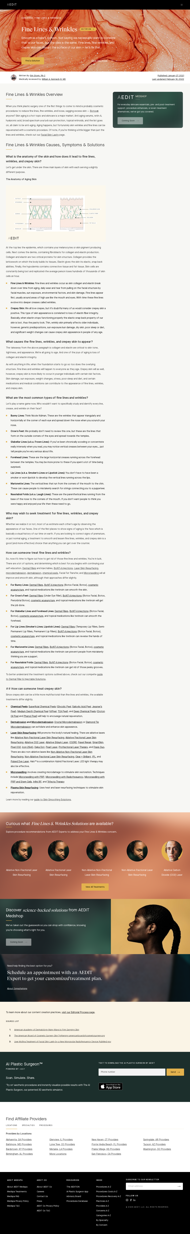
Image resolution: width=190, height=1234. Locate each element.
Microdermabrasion (42, 722)
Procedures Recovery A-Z (108, 1196)
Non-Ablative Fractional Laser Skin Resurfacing (49, 757)
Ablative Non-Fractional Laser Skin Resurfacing (39, 738)
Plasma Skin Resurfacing (24, 788)
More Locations (57, 1154)
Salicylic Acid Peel (81, 707)
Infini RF (37, 782)
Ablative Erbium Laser (57, 742)
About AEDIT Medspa (17, 1187)
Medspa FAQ (13, 1196)
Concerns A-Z (102, 1211)
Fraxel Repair (84, 742)
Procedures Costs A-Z (106, 1192)
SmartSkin (97, 742)
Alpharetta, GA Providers (19, 1140)
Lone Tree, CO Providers (62, 1144)
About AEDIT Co (44, 1187)
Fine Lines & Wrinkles (48, 18)
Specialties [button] (28, 1125)
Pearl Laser (51, 747)
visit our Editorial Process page (78, 1012)
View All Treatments (95, 887)
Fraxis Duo (99, 747)
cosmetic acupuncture (43, 600)
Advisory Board (73, 1196)
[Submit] (179, 1186)
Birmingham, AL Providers (19, 1154)
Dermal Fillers (29, 568)
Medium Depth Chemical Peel (32, 711)
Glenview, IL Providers (61, 1140)
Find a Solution (33, 61)
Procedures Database (77, 1201)
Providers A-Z (102, 1206)
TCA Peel (62, 711)
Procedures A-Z (103, 1187)
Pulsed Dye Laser (20, 761)
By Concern (101, 1225)
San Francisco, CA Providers (106, 1154)
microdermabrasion (16, 573)
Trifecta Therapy (55, 782)
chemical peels (50, 573)
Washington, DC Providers (157, 1149)
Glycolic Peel (64, 707)
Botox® (94, 111)
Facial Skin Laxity (50, 135)
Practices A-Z (102, 1201)
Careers (40, 1192)
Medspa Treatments (17, 1192)
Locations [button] (11, 1125)
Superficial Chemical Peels (42, 707)
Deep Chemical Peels (85, 711)
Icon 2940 (27, 747)
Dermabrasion (18, 722)
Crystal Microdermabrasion (68, 722)
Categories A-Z (103, 1215)
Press (39, 1201)
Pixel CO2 (16, 747)
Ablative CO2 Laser (35, 742)
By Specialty (102, 1220)
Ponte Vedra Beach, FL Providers (109, 1144)
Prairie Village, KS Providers (106, 1149)
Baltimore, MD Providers (19, 1144)
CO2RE (73, 742)
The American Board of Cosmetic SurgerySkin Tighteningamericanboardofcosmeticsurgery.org (59, 1036)
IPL (94, 757)
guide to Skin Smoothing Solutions (52, 800)
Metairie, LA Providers (61, 1149)
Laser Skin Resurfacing (86, 568)
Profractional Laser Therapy (73, 747)
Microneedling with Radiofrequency (64, 777)
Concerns (27, 18)
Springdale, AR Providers (156, 1140)
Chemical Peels (19, 707)
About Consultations (17, 989)
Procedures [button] (45, 1125)
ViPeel (53, 711)
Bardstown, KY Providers (19, 1149)
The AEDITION (73, 1187)
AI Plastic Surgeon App (77, 1192)
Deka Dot (39, 747)
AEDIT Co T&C (43, 1211)
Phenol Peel (30, 716)
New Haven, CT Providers (105, 1140)
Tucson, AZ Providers (154, 1144)
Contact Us (42, 1196)
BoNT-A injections (63, 568)
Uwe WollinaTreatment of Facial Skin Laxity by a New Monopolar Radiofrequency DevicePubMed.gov (62, 1042)
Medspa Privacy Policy (18, 1201)
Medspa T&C (13, 1206)
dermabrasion (34, 573)
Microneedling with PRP (31, 777)
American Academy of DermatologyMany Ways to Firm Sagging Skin (46, 1030)
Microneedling (91, 573)
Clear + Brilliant (83, 757)
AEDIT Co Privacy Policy (48, 1206)
